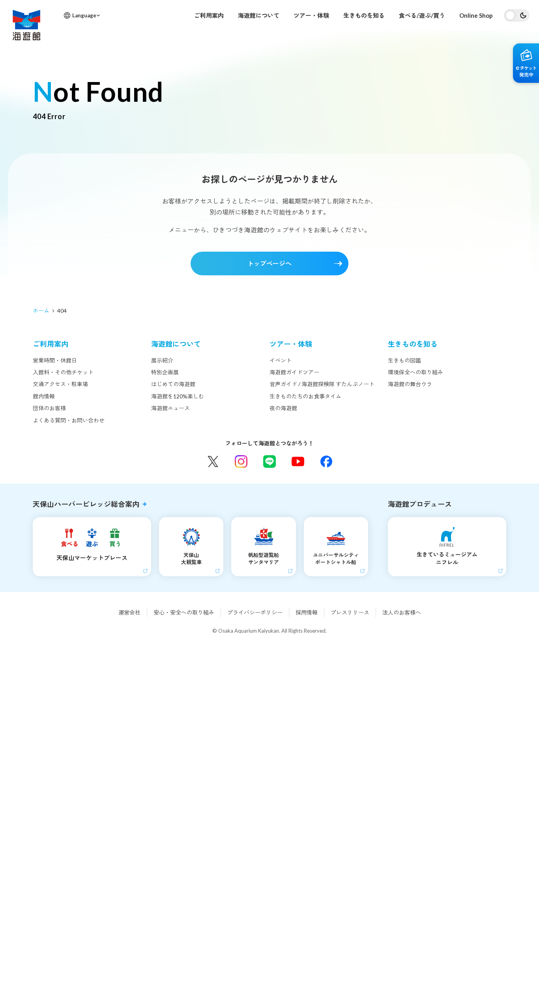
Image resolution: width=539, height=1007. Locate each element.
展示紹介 (162, 360)
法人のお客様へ (401, 612)
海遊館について (258, 15)
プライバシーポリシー (255, 612)
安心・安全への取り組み (183, 612)
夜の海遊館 (283, 408)
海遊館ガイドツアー (294, 372)
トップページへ (269, 263)
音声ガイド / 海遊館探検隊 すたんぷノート (322, 384)
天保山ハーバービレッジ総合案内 (86, 504)
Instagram (241, 461)
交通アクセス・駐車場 (60, 384)
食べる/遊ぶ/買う (422, 15)
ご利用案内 (209, 15)
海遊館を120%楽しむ (177, 396)
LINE (269, 461)
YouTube (298, 461)
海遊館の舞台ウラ (410, 384)
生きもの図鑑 (404, 360)
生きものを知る (364, 15)
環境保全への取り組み (415, 372)
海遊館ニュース (170, 408)
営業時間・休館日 (55, 360)
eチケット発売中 (526, 63)
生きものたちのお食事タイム (305, 396)
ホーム (41, 310)
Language (84, 15)
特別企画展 (165, 372)
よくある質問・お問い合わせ (69, 420)
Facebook (326, 461)
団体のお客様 (49, 408)
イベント (281, 360)
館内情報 (44, 396)
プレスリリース (350, 612)
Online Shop (476, 15)
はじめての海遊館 (173, 384)
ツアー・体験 (311, 15)
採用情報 (307, 612)
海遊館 (26, 25)
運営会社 (129, 612)
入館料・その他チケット (63, 372)
